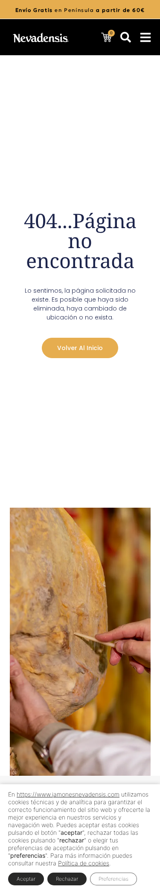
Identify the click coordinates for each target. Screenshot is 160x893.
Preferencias (113, 879)
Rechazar (67, 879)
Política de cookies (83, 863)
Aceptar (26, 879)
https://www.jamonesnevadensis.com (68, 794)
